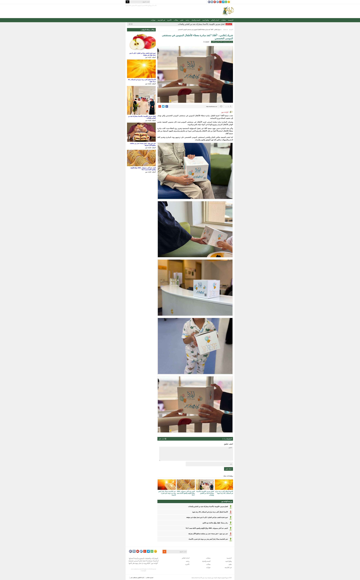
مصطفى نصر (133, 577)
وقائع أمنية (205, 20)
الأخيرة (169, 20)
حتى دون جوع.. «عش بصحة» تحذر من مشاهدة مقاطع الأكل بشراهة (201, 24)
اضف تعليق (161, 438)
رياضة (187, 20)
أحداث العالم (215, 20)
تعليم (181, 20)
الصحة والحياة (196, 20)
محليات (223, 20)
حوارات (153, 20)
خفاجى (148, 577)
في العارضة (161, 20)
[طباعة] (221, 106)
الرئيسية (230, 20)
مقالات (176, 20)
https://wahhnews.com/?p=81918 (211, 106)
